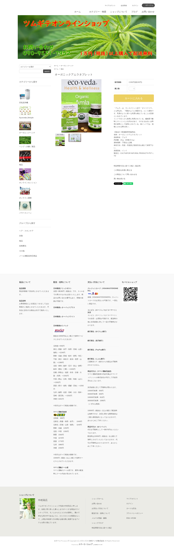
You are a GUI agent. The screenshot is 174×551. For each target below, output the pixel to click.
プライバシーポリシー (134, 513)
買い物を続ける (119, 179)
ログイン (135, 5)
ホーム (77, 12)
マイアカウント (110, 5)
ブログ (134, 12)
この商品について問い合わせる (125, 174)
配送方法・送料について (101, 513)
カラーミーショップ (61, 541)
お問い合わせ (148, 12)
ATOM (133, 518)
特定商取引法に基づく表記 (102, 528)
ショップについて (118, 12)
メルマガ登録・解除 (99, 518)
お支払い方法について (100, 508)
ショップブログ (97, 523)
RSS (128, 518)
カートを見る (131, 508)
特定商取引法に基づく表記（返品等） (128, 166)
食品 (62, 69)
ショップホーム (97, 499)
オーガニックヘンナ (67, 66)
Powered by (74, 544)
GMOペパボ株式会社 (96, 541)
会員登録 (124, 5)
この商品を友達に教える (123, 170)
